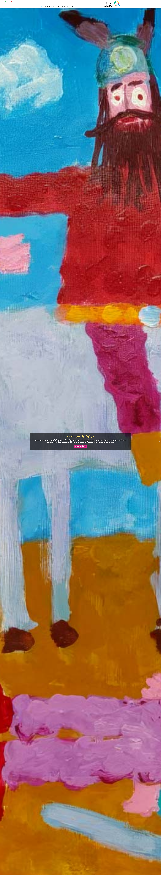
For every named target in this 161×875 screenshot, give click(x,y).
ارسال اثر (46, 6)
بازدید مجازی (51, 6)
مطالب (67, 6)
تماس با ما (57, 6)
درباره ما (63, 6)
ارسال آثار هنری (80, 446)
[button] (159, 441)
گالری (71, 6)
